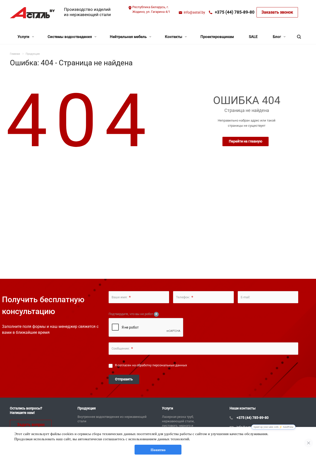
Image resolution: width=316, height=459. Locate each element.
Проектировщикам (217, 37)
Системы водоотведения (70, 37)
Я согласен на (151, 365)
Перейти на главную (245, 141)
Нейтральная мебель (129, 37)
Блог (277, 37)
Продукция (87, 408)
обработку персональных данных (162, 365)
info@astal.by (194, 12)
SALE (253, 37)
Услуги (24, 37)
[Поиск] (299, 37)
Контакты (174, 37)
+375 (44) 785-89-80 (235, 12)
